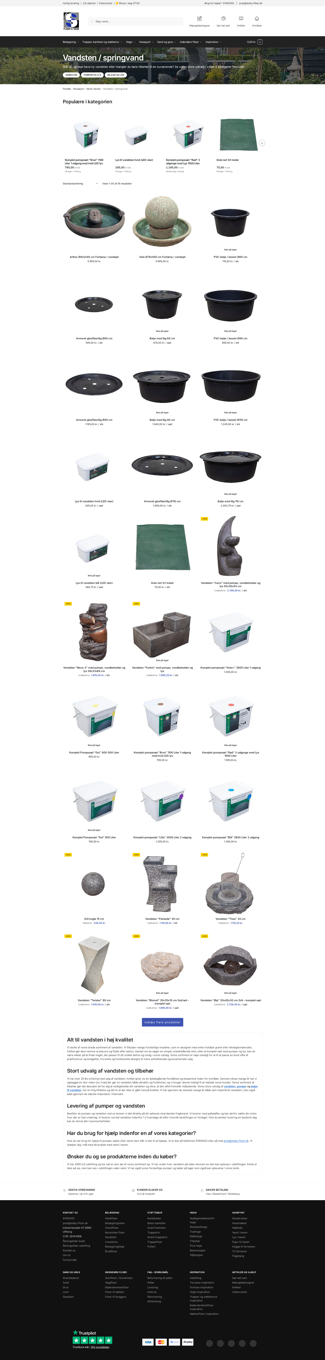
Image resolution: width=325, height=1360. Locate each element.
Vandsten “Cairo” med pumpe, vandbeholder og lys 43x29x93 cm (230, 584)
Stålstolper (196, 1255)
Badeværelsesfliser (117, 1287)
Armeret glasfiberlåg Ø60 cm (94, 338)
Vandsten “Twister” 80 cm (94, 1000)
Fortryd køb (70, 1259)
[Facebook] (209, 1343)
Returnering (154, 1296)
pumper (242, 1086)
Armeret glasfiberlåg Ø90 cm (94, 419)
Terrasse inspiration (202, 1282)
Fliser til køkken (114, 1292)
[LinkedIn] (242, 1343)
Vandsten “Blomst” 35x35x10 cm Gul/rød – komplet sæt (162, 1002)
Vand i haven (93, 88)
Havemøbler (239, 1223)
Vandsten (71, 75)
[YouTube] (253, 1343)
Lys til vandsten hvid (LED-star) (94, 501)
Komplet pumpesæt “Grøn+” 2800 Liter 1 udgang (230, 667)
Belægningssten (115, 1223)
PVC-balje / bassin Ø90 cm (230, 338)
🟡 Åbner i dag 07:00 (127, 3)
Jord (65, 1292)
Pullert (151, 1246)
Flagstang (238, 1256)
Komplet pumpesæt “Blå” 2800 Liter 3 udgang (230, 837)
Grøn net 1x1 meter (162, 583)
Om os (66, 1255)
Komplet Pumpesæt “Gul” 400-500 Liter (94, 752)
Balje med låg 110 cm (230, 501)
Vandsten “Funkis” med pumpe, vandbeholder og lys (162, 669)
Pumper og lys (92, 75)
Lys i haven (238, 1237)
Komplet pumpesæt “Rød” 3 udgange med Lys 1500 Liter (230, 754)
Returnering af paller (159, 1277)
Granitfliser (112, 1227)
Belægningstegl (114, 1246)
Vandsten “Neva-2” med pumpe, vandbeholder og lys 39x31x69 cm (94, 669)
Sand (66, 1282)
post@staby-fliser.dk (250, 3)
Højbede (237, 1227)
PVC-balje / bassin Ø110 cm (231, 419)
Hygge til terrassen (243, 1246)
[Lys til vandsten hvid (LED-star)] (94, 465)
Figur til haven (240, 1241)
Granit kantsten (156, 1227)
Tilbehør (195, 1241)
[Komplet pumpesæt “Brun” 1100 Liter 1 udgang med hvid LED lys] (162, 716)
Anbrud (151, 1292)
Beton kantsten (156, 1223)
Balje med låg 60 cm (162, 338)
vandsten (229, 1086)
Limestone (111, 1241)
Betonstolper (198, 1250)
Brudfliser (111, 1251)
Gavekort (68, 1296)
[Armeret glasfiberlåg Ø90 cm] (94, 384)
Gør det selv (223, 25)
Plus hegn (196, 1245)
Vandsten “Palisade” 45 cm (162, 918)
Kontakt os (69, 1250)
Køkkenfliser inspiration (204, 1313)
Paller (150, 1282)
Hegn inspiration (200, 1292)
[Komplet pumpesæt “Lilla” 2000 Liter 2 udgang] (162, 801)
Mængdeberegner (199, 25)
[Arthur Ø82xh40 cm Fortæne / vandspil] (94, 221)
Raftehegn (196, 1236)
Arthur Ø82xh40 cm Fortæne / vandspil (94, 257)
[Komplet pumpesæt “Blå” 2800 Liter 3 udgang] (230, 801)
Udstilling (195, 1277)
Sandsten (111, 1237)
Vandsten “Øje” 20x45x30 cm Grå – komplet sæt (230, 1000)
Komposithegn (198, 1227)
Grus (66, 1287)
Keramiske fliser (115, 1232)
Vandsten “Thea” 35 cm (230, 918)
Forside (67, 88)
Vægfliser (111, 1282)
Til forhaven (239, 1251)
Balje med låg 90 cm (162, 419)
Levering (152, 1287)
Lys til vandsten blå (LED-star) (94, 583)
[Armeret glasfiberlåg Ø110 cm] (162, 465)
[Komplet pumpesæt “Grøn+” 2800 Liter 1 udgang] (230, 631)
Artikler (241, 25)
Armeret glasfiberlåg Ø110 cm (162, 501)
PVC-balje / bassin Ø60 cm (230, 257)
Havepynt (78, 88)
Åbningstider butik (74, 1241)
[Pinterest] (231, 1343)
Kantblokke (154, 1218)
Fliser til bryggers (115, 1296)
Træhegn (195, 1231)
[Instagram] (220, 1343)
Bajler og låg (115, 75)
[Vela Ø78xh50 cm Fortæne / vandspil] (162, 221)
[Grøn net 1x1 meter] (162, 547)
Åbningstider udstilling (76, 1245)
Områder (257, 25)
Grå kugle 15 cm (94, 918)
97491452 (228, 3)
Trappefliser (154, 1241)
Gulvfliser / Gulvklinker (119, 1277)
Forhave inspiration (201, 1287)
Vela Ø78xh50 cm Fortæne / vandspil (162, 257)
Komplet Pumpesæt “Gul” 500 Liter (94, 837)
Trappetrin (153, 1232)
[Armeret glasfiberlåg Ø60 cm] (94, 302)
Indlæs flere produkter (163, 1022)
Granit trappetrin (157, 1237)
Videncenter (105, 3)
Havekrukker (240, 1218)
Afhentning (154, 1301)
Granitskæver (71, 1277)
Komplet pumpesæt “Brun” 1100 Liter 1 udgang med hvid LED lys (162, 754)
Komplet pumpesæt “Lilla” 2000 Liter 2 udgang (162, 837)
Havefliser (111, 1218)
